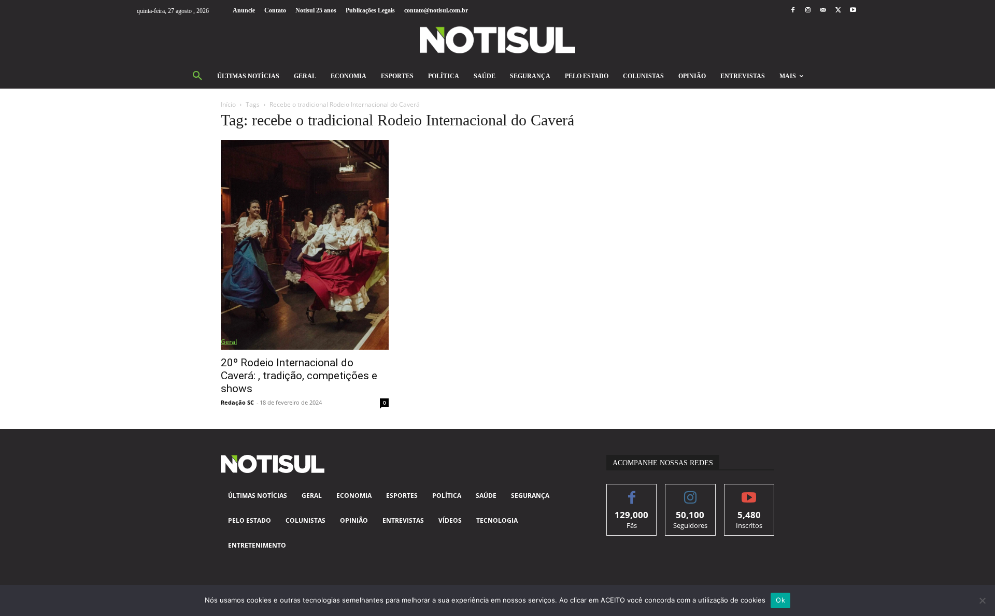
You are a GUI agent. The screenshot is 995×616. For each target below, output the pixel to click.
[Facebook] (793, 11)
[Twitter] (838, 11)
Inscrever (749, 492)
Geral (229, 341)
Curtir (632, 492)
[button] (197, 76)
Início (228, 104)
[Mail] (823, 11)
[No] (982, 600)
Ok (780, 600)
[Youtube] (853, 11)
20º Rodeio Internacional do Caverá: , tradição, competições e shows (299, 375)
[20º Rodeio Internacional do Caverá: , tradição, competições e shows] (305, 245)
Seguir (690, 492)
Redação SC (237, 402)
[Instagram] (808, 11)
